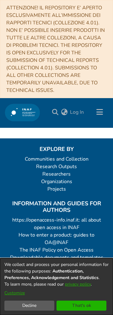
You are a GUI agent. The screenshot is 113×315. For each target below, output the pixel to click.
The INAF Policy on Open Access (56, 250)
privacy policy (78, 284)
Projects (56, 189)
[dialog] (56, 286)
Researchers (56, 174)
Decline (29, 305)
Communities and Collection (57, 159)
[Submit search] (55, 112)
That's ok (81, 305)
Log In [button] (77, 112)
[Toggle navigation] (99, 112)
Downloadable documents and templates (56, 257)
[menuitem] (64, 112)
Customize (14, 293)
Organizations (56, 181)
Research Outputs (56, 166)
